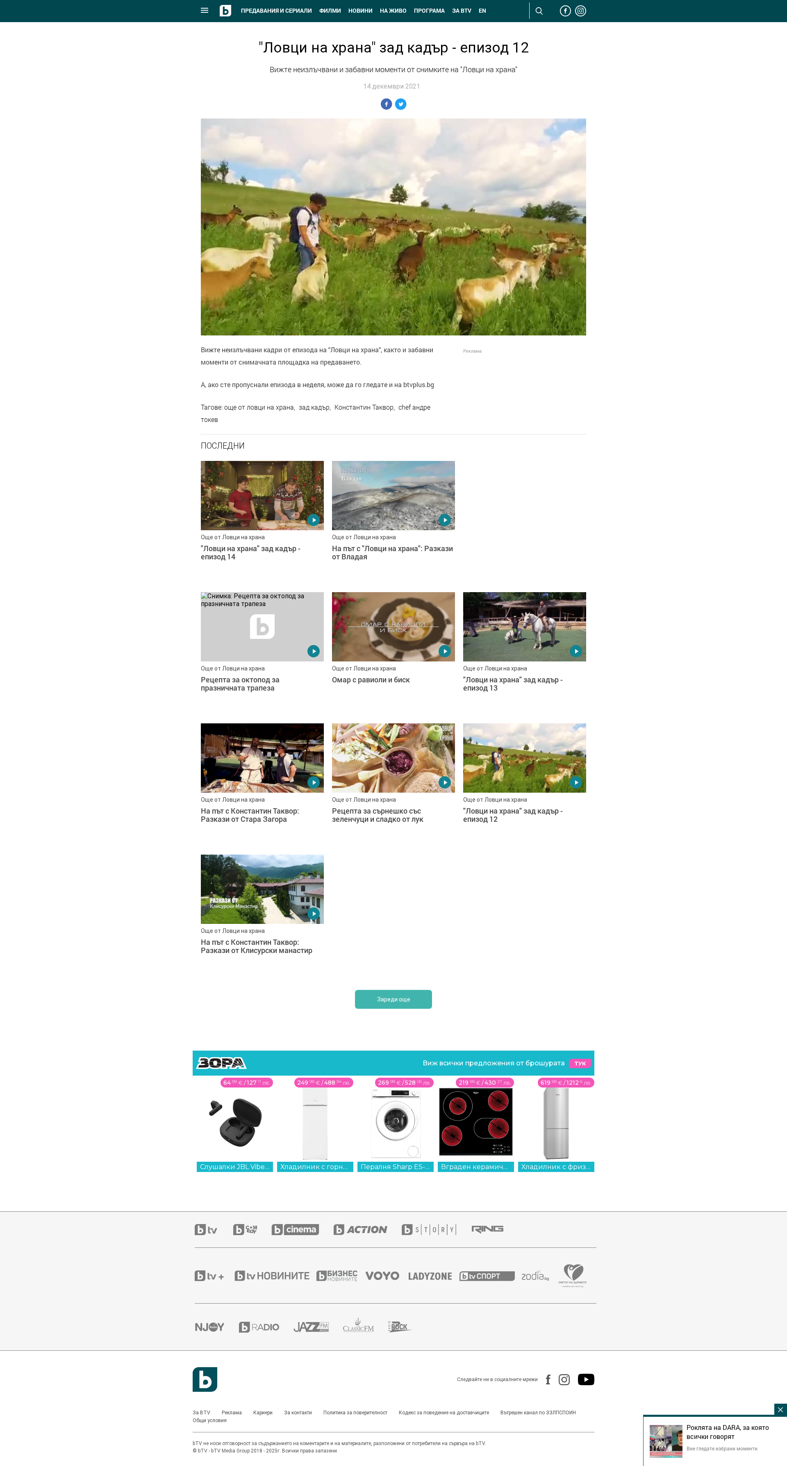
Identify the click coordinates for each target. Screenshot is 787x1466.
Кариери (263, 1413)
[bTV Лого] (205, 1379)
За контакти (298, 1413)
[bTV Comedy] (252, 1229)
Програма (429, 10)
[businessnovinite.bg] (341, 1275)
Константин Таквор (364, 407)
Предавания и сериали (276, 10)
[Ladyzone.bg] (434, 1275)
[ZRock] (407, 1327)
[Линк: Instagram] (560, 1379)
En (482, 10)
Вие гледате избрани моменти (722, 1448)
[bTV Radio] (266, 1327)
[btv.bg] (214, 1229)
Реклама (232, 1413)
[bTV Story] (436, 1229)
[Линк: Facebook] (544, 1379)
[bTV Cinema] (302, 1229)
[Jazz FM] (318, 1327)
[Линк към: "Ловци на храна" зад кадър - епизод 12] (524, 784)
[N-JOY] (217, 1327)
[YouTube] (582, 1379)
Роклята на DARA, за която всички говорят (728, 1432)
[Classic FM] (365, 1327)
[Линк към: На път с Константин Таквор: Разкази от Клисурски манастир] (262, 916)
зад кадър (314, 407)
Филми (330, 10)
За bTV (461, 10)
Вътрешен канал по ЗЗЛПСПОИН (538, 1413)
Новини (360, 10)
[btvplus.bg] (214, 1275)
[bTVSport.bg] (490, 1275)
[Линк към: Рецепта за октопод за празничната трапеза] (262, 653)
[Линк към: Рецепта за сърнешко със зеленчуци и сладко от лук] (393, 784)
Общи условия (210, 1420)
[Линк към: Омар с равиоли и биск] (393, 653)
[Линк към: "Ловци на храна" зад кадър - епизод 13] (524, 653)
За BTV (201, 1413)
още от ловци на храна (259, 407)
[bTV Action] (368, 1229)
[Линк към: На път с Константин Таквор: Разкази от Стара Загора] (262, 784)
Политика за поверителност (355, 1413)
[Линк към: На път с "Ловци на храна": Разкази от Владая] (393, 522)
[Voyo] (387, 1275)
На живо (393, 10)
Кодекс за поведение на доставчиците (444, 1413)
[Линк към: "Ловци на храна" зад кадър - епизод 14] (262, 522)
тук (580, 1063)
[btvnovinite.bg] (274, 1276)
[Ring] (495, 1230)
